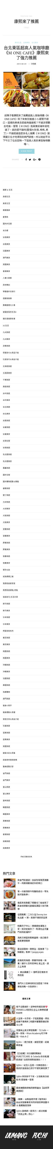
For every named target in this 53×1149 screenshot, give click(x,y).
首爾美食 (6, 828)
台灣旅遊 (6, 448)
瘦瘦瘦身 (6, 210)
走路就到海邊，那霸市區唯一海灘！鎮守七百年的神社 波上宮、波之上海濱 (33, 963)
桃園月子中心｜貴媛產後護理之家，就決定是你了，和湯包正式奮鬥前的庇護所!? (33, 928)
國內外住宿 (7, 224)
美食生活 (18, 43)
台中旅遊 (6, 394)
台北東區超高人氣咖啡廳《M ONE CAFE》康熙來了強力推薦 (26, 53)
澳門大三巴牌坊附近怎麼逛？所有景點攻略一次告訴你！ (33, 985)
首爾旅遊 (6, 821)
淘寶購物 (6, 692)
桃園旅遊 (6, 651)
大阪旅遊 (6, 516)
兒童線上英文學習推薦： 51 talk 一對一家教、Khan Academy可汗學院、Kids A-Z (32, 1033)
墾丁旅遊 (6, 495)
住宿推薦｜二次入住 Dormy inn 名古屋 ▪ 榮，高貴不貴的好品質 (32, 916)
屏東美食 (6, 550)
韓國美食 (6, 814)
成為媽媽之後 (8, 577)
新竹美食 (6, 611)
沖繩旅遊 (6, 665)
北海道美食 (7, 373)
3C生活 (6, 326)
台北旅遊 (6, 407)
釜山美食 (6, 794)
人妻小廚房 (7, 278)
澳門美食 (6, 258)
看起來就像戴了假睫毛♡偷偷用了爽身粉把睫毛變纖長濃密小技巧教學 (33, 905)
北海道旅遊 (7, 366)
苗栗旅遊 (6, 733)
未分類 (5, 231)
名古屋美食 (7, 461)
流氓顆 (33, 64)
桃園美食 (6, 658)
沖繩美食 (6, 672)
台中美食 (6, 400)
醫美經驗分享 (8, 767)
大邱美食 (6, 509)
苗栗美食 (6, 740)
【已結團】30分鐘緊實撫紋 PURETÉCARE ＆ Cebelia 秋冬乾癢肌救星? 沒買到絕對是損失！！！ (32, 1056)
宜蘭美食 (6, 536)
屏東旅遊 (6, 543)
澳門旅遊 (6, 699)
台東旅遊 (6, 427)
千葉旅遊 (6, 380)
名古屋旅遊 (7, 455)
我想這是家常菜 (9, 584)
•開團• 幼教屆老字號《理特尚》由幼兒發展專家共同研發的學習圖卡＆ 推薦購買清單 (32, 1102)
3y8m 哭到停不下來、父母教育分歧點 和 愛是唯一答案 (32, 1078)
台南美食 (6, 244)
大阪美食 (6, 522)
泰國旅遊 (6, 685)
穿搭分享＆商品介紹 (11, 719)
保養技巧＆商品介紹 (11, 353)
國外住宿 (6, 475)
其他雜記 (6, 285)
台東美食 (6, 434)
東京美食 (6, 645)
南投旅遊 (6, 387)
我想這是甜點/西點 (10, 590)
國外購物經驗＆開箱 (11, 482)
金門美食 (6, 780)
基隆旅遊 (6, 489)
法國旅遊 (6, 679)
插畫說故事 (7, 299)
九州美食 (6, 339)
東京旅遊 (6, 638)
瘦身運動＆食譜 (9, 712)
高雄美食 (6, 848)
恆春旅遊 (6, 556)
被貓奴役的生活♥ (9, 312)
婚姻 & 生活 (7, 190)
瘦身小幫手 (7, 706)
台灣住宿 (6, 441)
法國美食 (6, 251)
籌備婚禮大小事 (9, 305)
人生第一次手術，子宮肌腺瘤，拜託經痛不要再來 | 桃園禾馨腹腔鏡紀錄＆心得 (32, 1021)
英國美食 (6, 265)
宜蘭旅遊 (6, 529)
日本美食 (6, 624)
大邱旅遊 (6, 502)
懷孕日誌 (6, 570)
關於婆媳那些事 (9, 319)
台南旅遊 (6, 421)
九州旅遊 (6, 332)
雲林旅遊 (6, 801)
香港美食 (6, 271)
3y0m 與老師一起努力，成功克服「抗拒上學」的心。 (31, 1112)
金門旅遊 (6, 774)
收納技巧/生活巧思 (10, 597)
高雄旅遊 (6, 841)
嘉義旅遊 (6, 468)
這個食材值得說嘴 (10, 760)
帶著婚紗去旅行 (9, 292)
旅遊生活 (6, 197)
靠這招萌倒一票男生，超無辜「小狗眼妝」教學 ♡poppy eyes (33, 950)
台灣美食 (26, 43)
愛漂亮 (5, 217)
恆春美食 (6, 563)
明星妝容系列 (8, 631)
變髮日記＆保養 (9, 753)
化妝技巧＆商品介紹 (11, 360)
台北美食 (35, 43)
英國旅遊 (6, 746)
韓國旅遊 (6, 807)
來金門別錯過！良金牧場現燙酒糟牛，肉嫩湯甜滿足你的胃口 (33, 881)
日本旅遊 (6, 617)
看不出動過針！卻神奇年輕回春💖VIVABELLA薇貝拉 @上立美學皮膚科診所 (32, 1009)
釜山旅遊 (6, 787)
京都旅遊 (6, 346)
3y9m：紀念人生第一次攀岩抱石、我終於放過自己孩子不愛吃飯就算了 (32, 1067)
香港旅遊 (6, 835)
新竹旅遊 (6, 604)
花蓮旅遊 (6, 726)
